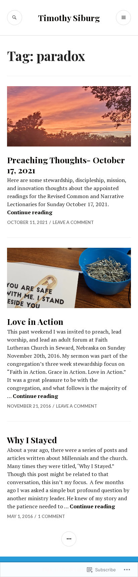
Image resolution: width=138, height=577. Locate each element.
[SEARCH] (14, 17)
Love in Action (35, 321)
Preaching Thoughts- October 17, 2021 (66, 164)
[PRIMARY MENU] (123, 17)
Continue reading (29, 212)
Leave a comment (73, 222)
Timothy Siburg (69, 17)
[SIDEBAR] (68, 538)
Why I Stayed (32, 439)
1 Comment (51, 516)
